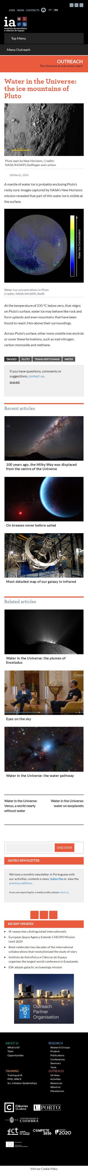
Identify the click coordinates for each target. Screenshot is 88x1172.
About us (55, 1087)
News (20, 10)
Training (12, 1071)
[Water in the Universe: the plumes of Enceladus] (44, 632)
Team (10, 1051)
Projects (55, 1051)
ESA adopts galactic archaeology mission (35, 967)
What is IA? (13, 1047)
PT (50, 10)
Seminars (55, 1063)
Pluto (26, 359)
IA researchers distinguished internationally (37, 931)
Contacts (32, 10)
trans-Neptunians (47, 359)
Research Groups (60, 1047)
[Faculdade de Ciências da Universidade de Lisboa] (17, 1106)
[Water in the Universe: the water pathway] (44, 750)
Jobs (12, 10)
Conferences (57, 1059)
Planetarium (57, 1091)
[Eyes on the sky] (44, 693)
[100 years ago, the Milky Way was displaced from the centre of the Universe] (44, 439)
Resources (56, 1083)
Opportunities (15, 1055)
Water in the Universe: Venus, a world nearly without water (20, 806)
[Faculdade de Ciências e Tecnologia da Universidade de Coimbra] (21, 1118)
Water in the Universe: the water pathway (40, 775)
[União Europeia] (16, 1143)
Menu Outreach (18, 49)
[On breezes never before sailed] (44, 500)
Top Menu (18, 38)
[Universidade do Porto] (47, 1106)
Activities (55, 1079)
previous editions (20, 883)
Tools (53, 1067)
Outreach (70, 61)
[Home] (43, 10)
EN (56, 10)
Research (55, 1043)
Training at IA (14, 1075)
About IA (12, 1043)
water (69, 359)
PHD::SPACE (14, 1079)
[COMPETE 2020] (42, 1130)
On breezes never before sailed (31, 525)
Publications (57, 1055)
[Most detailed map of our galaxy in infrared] (44, 556)
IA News (55, 1075)
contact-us (36, 376)
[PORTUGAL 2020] (63, 1130)
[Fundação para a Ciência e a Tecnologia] (17, 1130)
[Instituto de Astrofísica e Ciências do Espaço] (15, 23)
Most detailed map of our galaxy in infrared (41, 581)
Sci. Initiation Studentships (22, 1083)
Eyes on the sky (18, 719)
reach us (64, 892)
